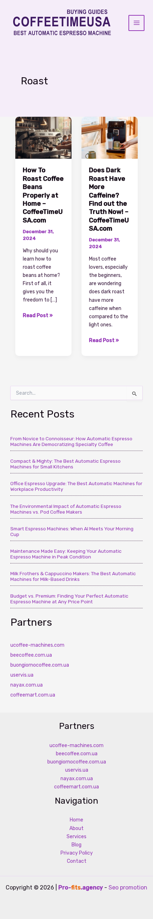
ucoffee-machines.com (37, 645)
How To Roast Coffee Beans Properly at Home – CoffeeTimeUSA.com (43, 195)
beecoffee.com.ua (31, 655)
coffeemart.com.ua (32, 695)
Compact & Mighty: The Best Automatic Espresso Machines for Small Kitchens (65, 463)
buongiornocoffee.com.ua (39, 665)
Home (76, 820)
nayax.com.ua (26, 685)
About (76, 828)
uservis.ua (21, 675)
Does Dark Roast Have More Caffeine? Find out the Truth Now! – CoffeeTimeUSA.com (109, 199)
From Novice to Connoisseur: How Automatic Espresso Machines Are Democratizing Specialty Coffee (71, 441)
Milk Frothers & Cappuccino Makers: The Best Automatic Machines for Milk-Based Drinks (73, 576)
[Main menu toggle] (136, 23)
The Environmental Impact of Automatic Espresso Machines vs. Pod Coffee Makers (65, 509)
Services (76, 837)
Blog (76, 845)
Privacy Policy (76, 853)
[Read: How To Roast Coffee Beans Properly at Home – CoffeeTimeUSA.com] (43, 138)
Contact (76, 861)
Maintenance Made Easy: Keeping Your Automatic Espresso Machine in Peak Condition (66, 554)
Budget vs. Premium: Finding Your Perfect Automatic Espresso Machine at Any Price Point (69, 598)
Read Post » (38, 316)
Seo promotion (128, 887)
